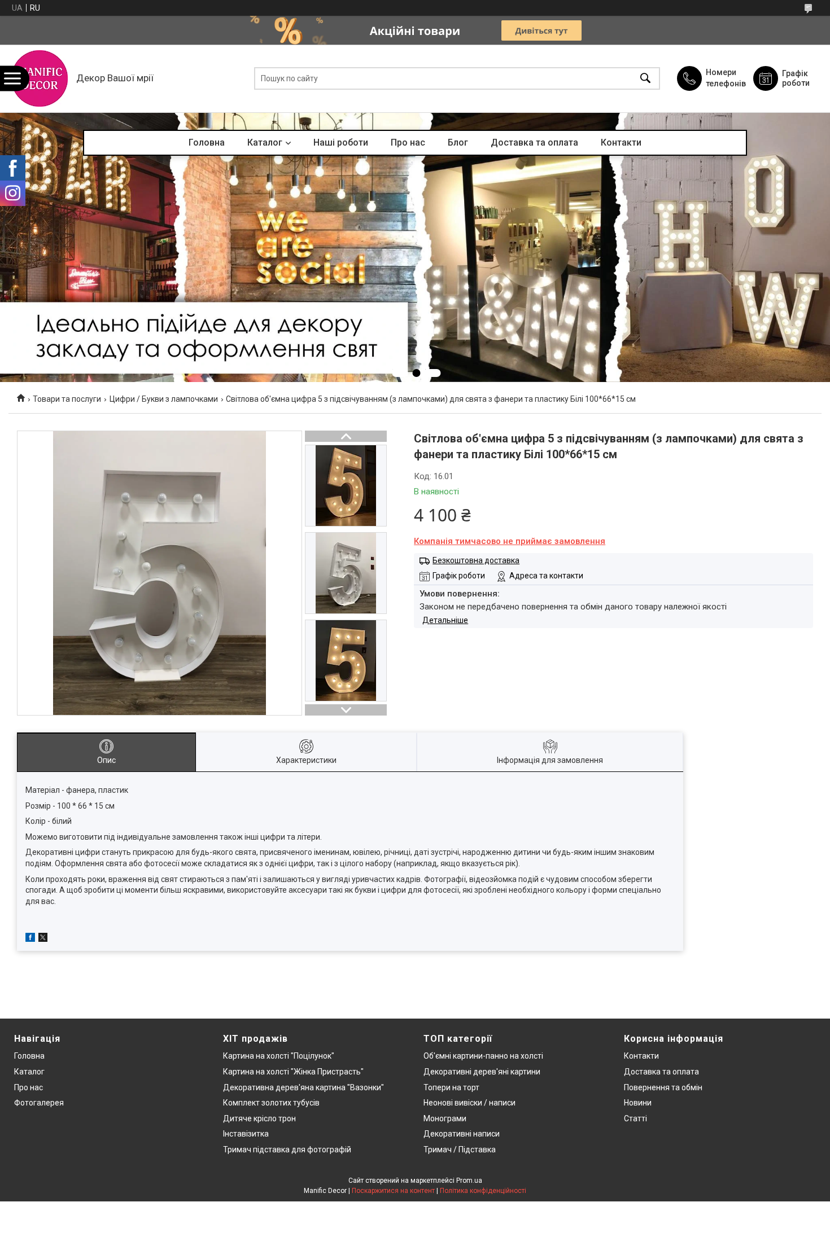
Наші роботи (340, 142)
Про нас (408, 142)
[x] (42, 939)
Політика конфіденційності (483, 1191)
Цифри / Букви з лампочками (164, 398)
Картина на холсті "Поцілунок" (278, 1055)
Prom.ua (469, 1180)
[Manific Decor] (39, 78)
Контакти (621, 142)
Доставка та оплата (534, 142)
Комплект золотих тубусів (271, 1102)
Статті (635, 1118)
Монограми (444, 1118)
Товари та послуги (67, 398)
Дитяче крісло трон (259, 1118)
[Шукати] (645, 78)
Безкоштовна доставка (476, 560)
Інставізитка (246, 1133)
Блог (458, 142)
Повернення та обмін (663, 1087)
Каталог (264, 142)
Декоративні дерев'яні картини (481, 1071)
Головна (207, 142)
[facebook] (30, 939)
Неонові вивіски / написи (469, 1102)
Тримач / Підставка (459, 1149)
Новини (638, 1102)
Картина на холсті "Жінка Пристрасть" (293, 1071)
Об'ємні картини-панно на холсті (483, 1055)
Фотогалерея (39, 1102)
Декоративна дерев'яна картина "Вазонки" (303, 1087)
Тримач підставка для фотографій (287, 1149)
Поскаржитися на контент (393, 1191)
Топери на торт (451, 1087)
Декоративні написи (461, 1133)
